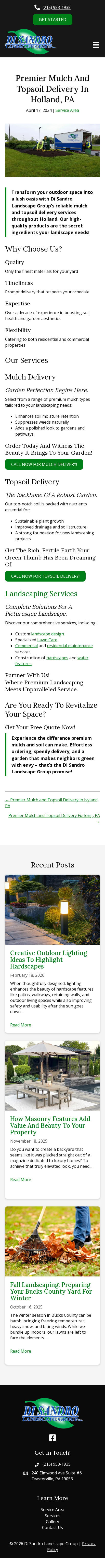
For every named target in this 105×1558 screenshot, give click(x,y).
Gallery (52, 1521)
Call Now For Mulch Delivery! (44, 464)
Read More (20, 1025)
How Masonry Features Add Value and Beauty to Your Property (50, 1125)
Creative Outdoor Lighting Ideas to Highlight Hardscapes (48, 959)
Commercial (26, 645)
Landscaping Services (41, 593)
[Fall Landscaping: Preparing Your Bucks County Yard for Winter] (52, 1241)
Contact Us (52, 1527)
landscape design (47, 634)
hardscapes (57, 658)
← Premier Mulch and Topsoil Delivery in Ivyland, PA (52, 802)
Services (52, 1516)
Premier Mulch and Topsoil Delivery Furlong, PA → (54, 818)
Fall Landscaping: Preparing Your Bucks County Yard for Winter (51, 1291)
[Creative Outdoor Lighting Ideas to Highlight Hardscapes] (52, 909)
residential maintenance (70, 645)
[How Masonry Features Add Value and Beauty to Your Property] (52, 1075)
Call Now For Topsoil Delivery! (45, 576)
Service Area (67, 110)
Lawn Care (47, 640)
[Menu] (96, 44)
